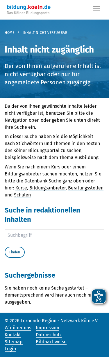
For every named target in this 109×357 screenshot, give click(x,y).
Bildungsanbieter (47, 188)
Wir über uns (18, 327)
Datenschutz (49, 334)
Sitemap (14, 341)
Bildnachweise (51, 341)
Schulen (22, 195)
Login (10, 348)
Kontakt (13, 334)
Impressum (47, 327)
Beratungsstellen (85, 188)
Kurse (21, 188)
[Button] (96, 9)
